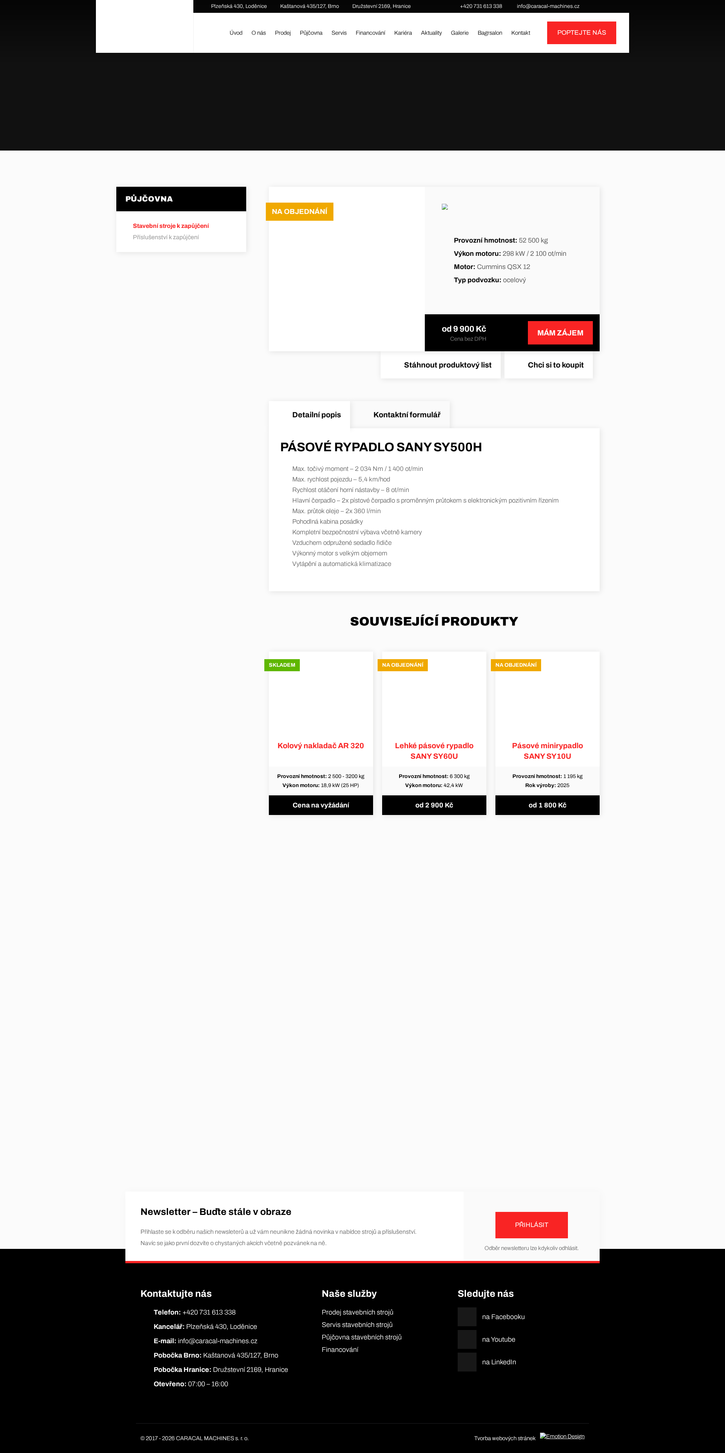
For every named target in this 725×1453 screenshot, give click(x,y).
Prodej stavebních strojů (357, 1312)
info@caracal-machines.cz (548, 6)
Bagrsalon (490, 33)
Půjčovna (311, 33)
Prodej (283, 33)
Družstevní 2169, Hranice (381, 6)
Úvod (236, 33)
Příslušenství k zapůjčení (166, 237)
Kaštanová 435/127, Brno (309, 6)
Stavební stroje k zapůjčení (347, 117)
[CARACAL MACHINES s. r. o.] (144, 33)
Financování (370, 33)
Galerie (460, 33)
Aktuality (431, 33)
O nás (258, 33)
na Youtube (605, 6)
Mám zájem (560, 333)
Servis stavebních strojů (357, 1324)
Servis (339, 33)
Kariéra (403, 33)
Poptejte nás (581, 32)
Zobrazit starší (362, 1143)
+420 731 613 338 (481, 6)
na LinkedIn (617, 6)
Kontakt (520, 33)
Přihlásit (531, 1225)
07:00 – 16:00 (191, 1384)
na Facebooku (594, 6)
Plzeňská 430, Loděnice (239, 6)
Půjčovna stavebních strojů (362, 1337)
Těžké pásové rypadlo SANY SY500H (405, 117)
